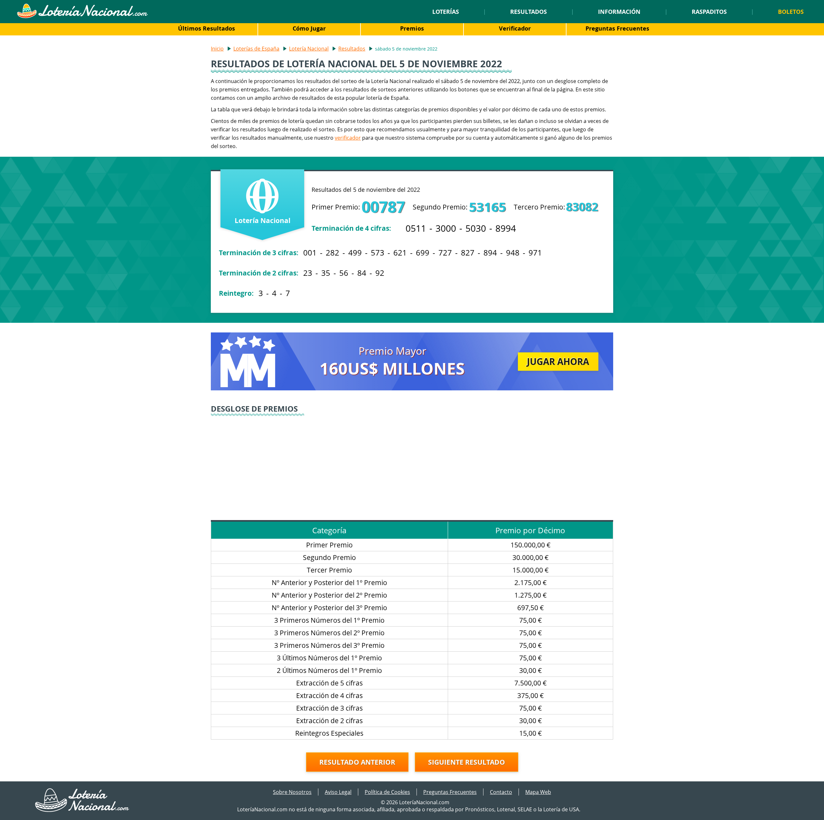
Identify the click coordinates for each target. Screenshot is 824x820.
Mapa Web (538, 792)
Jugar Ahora (558, 361)
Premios (412, 28)
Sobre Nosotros (292, 792)
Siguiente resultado (466, 762)
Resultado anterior (357, 762)
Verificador (515, 28)
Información (619, 11)
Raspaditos (709, 11)
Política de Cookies (387, 792)
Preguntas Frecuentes (617, 28)
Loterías (445, 11)
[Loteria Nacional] (82, 16)
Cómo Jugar (309, 28)
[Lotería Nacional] (82, 810)
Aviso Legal (338, 792)
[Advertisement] (412, 465)
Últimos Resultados (206, 28)
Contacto (501, 792)
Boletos (791, 11)
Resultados (528, 11)
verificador (348, 137)
